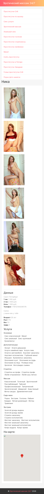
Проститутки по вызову (13, 16)
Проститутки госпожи (13, 37)
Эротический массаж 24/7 (19, 3)
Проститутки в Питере (13, 62)
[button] (22, 456)
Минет (6, 52)
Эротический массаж (12, 27)
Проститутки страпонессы (15, 42)
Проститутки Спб (11, 11)
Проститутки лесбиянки (13, 47)
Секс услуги (9, 22)
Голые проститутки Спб (13, 72)
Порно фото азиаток (12, 77)
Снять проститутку (11, 57)
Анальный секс (10, 32)
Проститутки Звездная (13, 67)
